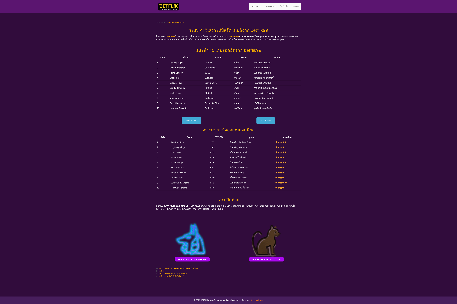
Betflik (167, 268)
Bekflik (161, 268)
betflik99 (162, 271)
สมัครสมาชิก (271, 6)
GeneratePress (257, 300)
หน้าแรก (255, 6)
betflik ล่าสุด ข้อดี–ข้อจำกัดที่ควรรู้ (171, 276)
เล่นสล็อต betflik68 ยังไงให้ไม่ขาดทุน (173, 274)
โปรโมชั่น (284, 6)
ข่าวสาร (296, 6)
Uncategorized (176, 268)
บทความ (186, 268)
